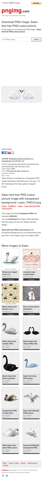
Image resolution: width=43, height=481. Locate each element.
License (11, 463)
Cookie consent (32, 463)
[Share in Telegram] (6, 152)
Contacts (5, 465)
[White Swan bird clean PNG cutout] (10, 432)
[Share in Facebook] (3, 152)
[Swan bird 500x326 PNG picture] (31, 398)
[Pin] (9, 152)
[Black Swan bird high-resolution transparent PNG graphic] (10, 363)
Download (10, 280)
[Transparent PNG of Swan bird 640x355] (10, 398)
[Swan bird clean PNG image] (31, 363)
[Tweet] (12, 152)
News (17, 463)
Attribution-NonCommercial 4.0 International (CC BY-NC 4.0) (17, 159)
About (4, 463)
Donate (23, 463)
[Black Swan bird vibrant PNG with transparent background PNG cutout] (31, 328)
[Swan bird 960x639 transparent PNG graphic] (31, 432)
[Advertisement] (21, 64)
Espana (17, 3)
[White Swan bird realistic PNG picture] (10, 329)
